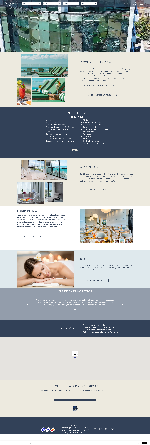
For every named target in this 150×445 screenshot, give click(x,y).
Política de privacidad (46, 443)
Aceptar (144, 443)
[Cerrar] (148, 443)
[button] (110, 6)
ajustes (139, 443)
